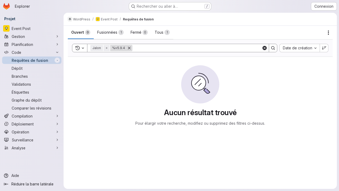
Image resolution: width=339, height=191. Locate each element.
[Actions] (328, 32)
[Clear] (264, 48)
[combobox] (299, 48)
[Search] (273, 48)
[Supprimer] (129, 48)
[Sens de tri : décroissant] (324, 48)
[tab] (81, 32)
